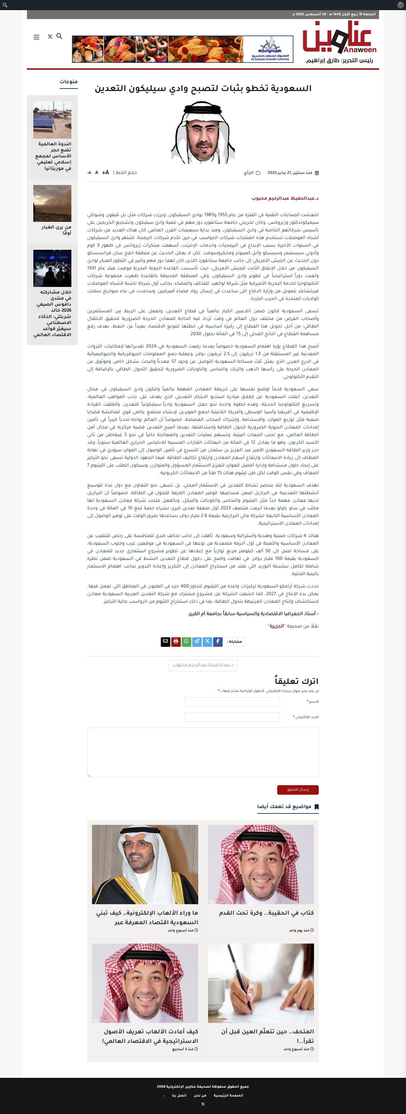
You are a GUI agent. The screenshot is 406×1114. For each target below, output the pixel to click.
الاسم (313, 702)
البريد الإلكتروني (306, 717)
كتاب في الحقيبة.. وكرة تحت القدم (266, 914)
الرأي (248, 173)
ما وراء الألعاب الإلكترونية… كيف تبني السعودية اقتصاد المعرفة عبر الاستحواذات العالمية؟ (147, 923)
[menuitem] (400, 5)
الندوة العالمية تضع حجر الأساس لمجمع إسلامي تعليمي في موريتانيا (53, 157)
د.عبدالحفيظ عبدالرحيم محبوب (285, 199)
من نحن (200, 1096)
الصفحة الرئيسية (228, 1096)
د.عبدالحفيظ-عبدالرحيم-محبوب (203, 665)
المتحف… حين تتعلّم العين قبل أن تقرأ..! (267, 1037)
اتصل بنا (179, 1096)
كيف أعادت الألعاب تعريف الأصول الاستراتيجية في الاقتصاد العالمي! (150, 1037)
